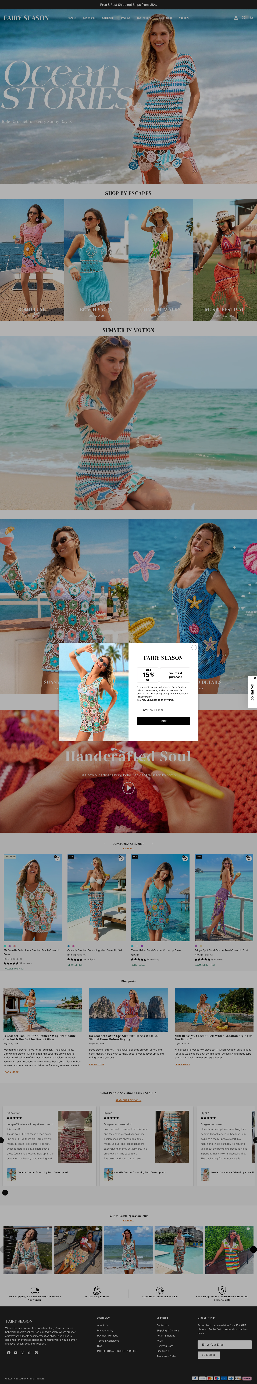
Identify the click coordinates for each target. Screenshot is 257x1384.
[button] (253, 692)
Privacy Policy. (144, 696)
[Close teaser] (255, 678)
